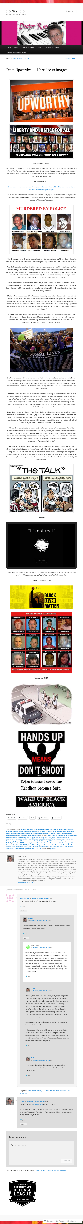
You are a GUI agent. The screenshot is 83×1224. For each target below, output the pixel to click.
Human (49, 831)
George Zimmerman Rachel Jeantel (49, 839)
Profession (64, 833)
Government (27, 831)
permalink (53, 849)
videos (32, 849)
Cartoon (49, 829)
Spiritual (14, 835)
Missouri (46, 845)
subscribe (56, 847)
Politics (58, 833)
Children (55, 829)
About (16, 47)
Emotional (9, 831)
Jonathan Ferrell (60, 841)
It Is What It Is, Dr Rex (52, 47)
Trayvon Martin (19, 849)
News (32, 833)
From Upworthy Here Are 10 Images (27, 839)
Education (70, 829)
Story (19, 835)
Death (60, 829)
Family (21, 831)
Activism (23, 829)
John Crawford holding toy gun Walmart (42, 841)
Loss (23, 833)
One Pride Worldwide (27, 47)
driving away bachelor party (21, 837)
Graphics (34, 831)
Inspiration (9, 833)
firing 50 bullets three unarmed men (54, 837)
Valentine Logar (25, 898)
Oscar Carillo (16, 847)
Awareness (37, 829)
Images (63, 831)
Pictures (52, 833)
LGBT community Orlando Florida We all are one (35, 843)
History (44, 831)
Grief (39, 831)
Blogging (44, 829)
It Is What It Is (16, 11)
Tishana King (10, 849)
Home (9, 47)
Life (20, 833)
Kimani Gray (16, 843)
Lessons (16, 833)
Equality (15, 831)
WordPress (31, 835)
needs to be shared (55, 845)
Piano (39, 47)
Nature (28, 833)
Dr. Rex (27, 59)
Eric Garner (39, 837)
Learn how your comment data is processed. (50, 1170)
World (37, 835)
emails (33, 837)
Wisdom (24, 835)
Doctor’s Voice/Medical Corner (16, 52)
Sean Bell (49, 847)
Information (70, 831)
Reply (23, 911)
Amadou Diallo (50, 835)
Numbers (38, 833)
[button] (36, 561)
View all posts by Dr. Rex (26, 883)
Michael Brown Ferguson (35, 845)
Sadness (9, 835)
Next (74, 59)
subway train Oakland (66, 847)
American (30, 829)
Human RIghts (56, 831)
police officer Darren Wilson (37, 847)
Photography (45, 833)
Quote (70, 833)
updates (27, 849)
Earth (64, 829)
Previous (67, 59)
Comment (66, 1161)
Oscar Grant (24, 847)
